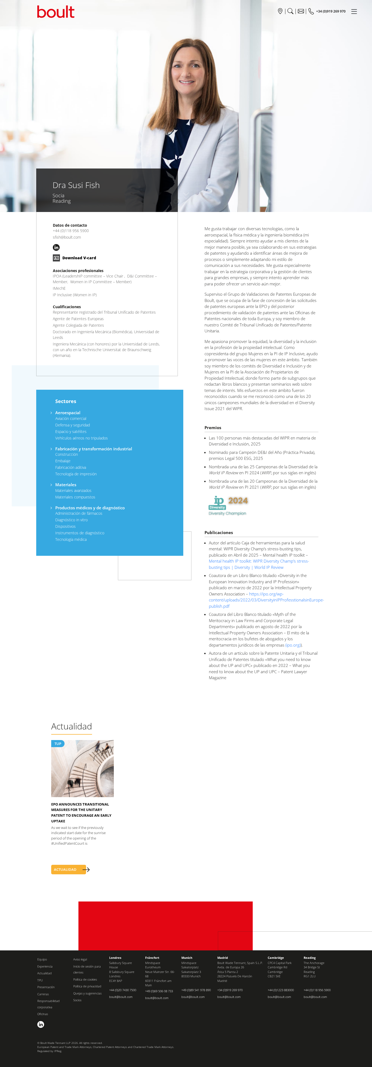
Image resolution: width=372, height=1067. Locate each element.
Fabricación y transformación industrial (93, 448)
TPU (40, 980)
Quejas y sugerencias (87, 993)
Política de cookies (85, 979)
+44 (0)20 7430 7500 (122, 990)
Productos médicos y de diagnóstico (90, 507)
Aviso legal (80, 959)
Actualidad (44, 973)
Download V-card (78, 257)
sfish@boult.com (67, 237)
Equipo (42, 959)
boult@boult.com (121, 997)
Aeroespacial (67, 412)
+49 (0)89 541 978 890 (196, 990)
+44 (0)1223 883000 (281, 990)
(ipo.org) (293, 645)
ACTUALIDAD (65, 869)
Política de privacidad (87, 986)
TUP (57, 743)
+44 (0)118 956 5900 (71, 230)
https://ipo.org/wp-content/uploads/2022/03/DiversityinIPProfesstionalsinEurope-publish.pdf (266, 600)
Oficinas (42, 1014)
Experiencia (45, 966)
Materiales (65, 484)
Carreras (43, 994)
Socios (77, 1000)
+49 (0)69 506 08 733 (159, 991)
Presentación (46, 987)
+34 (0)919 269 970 (230, 990)
